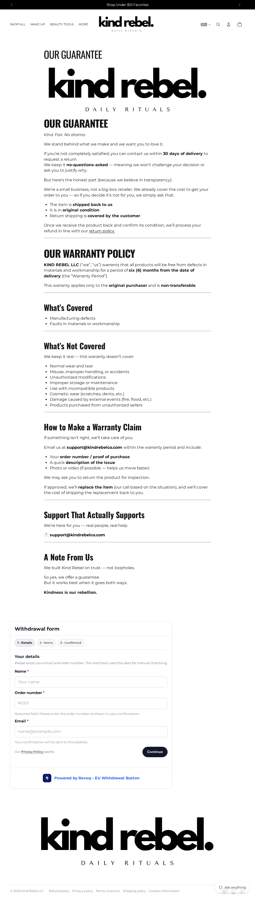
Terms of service (108, 891)
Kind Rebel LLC (32, 891)
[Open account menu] (228, 24)
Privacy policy (82, 891)
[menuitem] (83, 24)
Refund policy (59, 891)
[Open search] (218, 24)
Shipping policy (134, 891)
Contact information (164, 891)
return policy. (102, 231)
